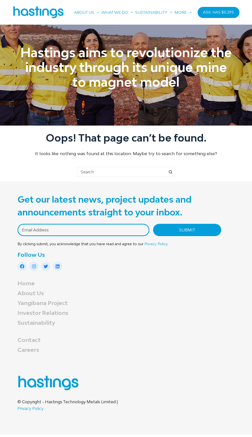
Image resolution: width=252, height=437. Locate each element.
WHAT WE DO (114, 12)
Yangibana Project (42, 303)
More (180, 12)
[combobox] (121, 172)
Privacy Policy (155, 244)
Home (26, 283)
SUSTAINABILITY (151, 12)
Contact (29, 340)
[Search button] (170, 172)
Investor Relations (42, 312)
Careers (28, 349)
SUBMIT (187, 229)
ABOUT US (84, 12)
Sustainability (36, 322)
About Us (30, 293)
